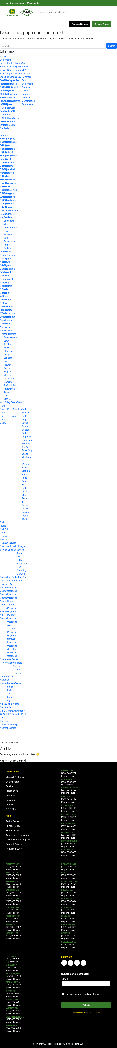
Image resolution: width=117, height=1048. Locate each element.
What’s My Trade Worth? (12, 402)
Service (3, 539)
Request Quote (101, 23)
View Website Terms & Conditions (86, 1012)
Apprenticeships (8, 727)
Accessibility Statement (17, 834)
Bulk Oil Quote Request (4, 532)
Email (65, 978)
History (3, 683)
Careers (4, 720)
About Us (4, 679)
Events (17, 683)
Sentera (17, 672)
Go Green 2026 (25, 66)
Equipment (5, 59)
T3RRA (16, 669)
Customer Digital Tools (26, 515)
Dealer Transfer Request (18, 839)
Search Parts (12, 781)
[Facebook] (83, 963)
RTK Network (6, 662)
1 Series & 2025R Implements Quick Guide (13, 87)
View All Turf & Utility (6, 268)
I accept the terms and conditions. (82, 994)
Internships (13, 724)
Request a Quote (14, 848)
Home (3, 56)
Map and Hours (68, 776)
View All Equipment (15, 777)
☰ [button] (7, 24)
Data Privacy (6, 676)
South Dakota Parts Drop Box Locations (27, 433)
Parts (2, 405)
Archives (4, 760)
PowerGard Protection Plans (14, 577)
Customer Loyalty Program (13, 546)
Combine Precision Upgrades (12, 652)
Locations (12, 683)
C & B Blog (11, 809)
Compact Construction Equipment (28, 101)
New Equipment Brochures (12, 73)
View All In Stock (3, 73)
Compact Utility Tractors (26, 90)
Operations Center (9, 659)
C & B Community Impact (12, 710)
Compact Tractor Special (19, 73)
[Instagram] (77, 963)
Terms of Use (12, 830)
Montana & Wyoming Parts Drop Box (26, 464)
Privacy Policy (13, 825)
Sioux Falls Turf (10, 690)
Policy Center (12, 821)
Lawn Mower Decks (7, 365)
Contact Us (5, 707)
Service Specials (8, 549)
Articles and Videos (9, 703)
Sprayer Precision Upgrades (12, 642)
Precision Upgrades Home (12, 598)
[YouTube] (70, 963)
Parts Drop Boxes (25, 419)
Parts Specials (14, 409)
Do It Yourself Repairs (11, 580)
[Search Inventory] (109, 12)
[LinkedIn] (64, 963)
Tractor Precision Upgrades (12, 608)
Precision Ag (6, 583)
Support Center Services (4, 591)
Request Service (80, 23)
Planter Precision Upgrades (12, 618)
